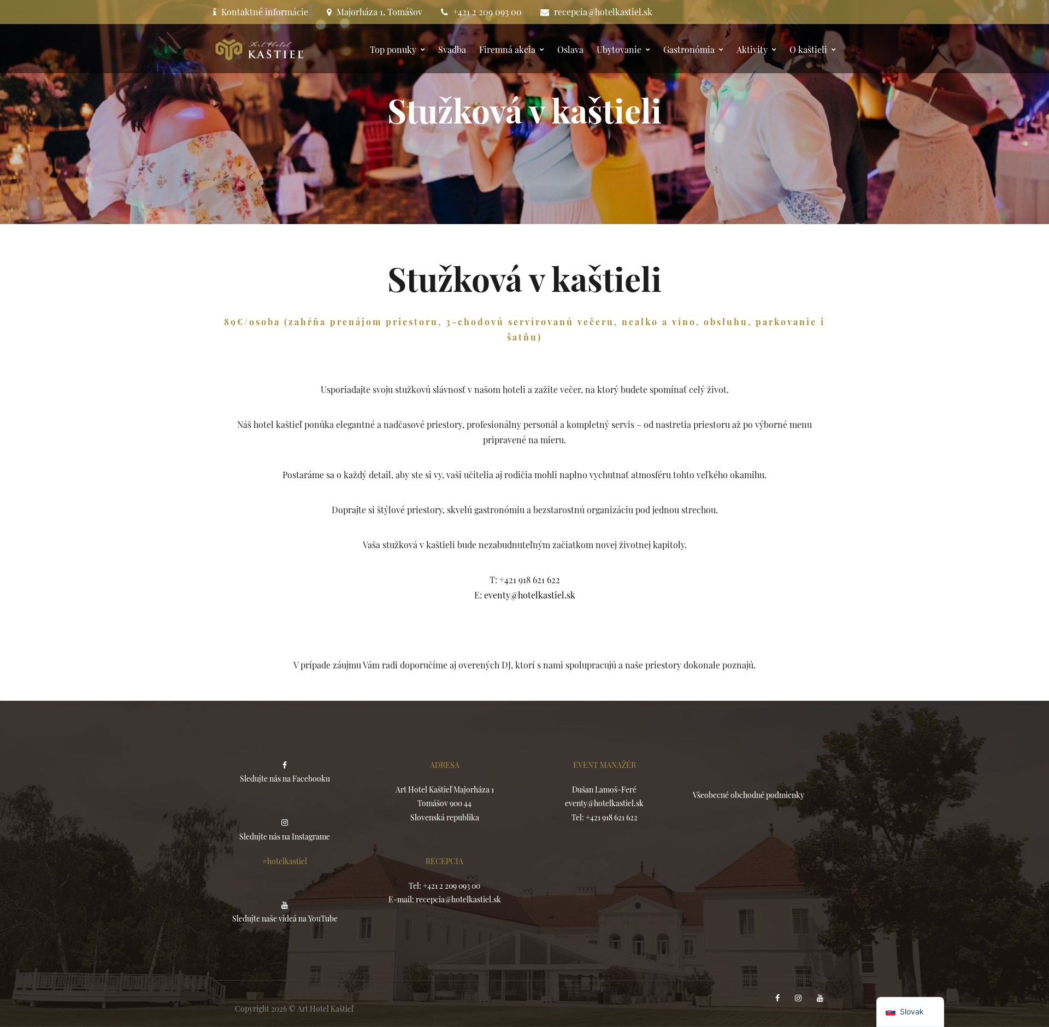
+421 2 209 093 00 (487, 11)
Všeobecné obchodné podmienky (748, 795)
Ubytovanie (619, 49)
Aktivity (752, 49)
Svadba (452, 49)
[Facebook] (778, 998)
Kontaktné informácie (264, 11)
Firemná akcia (507, 49)
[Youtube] (821, 998)
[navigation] (910, 1012)
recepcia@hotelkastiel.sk (603, 11)
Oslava (570, 49)
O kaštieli (808, 49)
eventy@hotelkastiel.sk (529, 595)
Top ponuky (393, 49)
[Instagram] (799, 998)
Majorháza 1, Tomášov (379, 11)
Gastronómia (689, 49)
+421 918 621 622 (612, 817)
